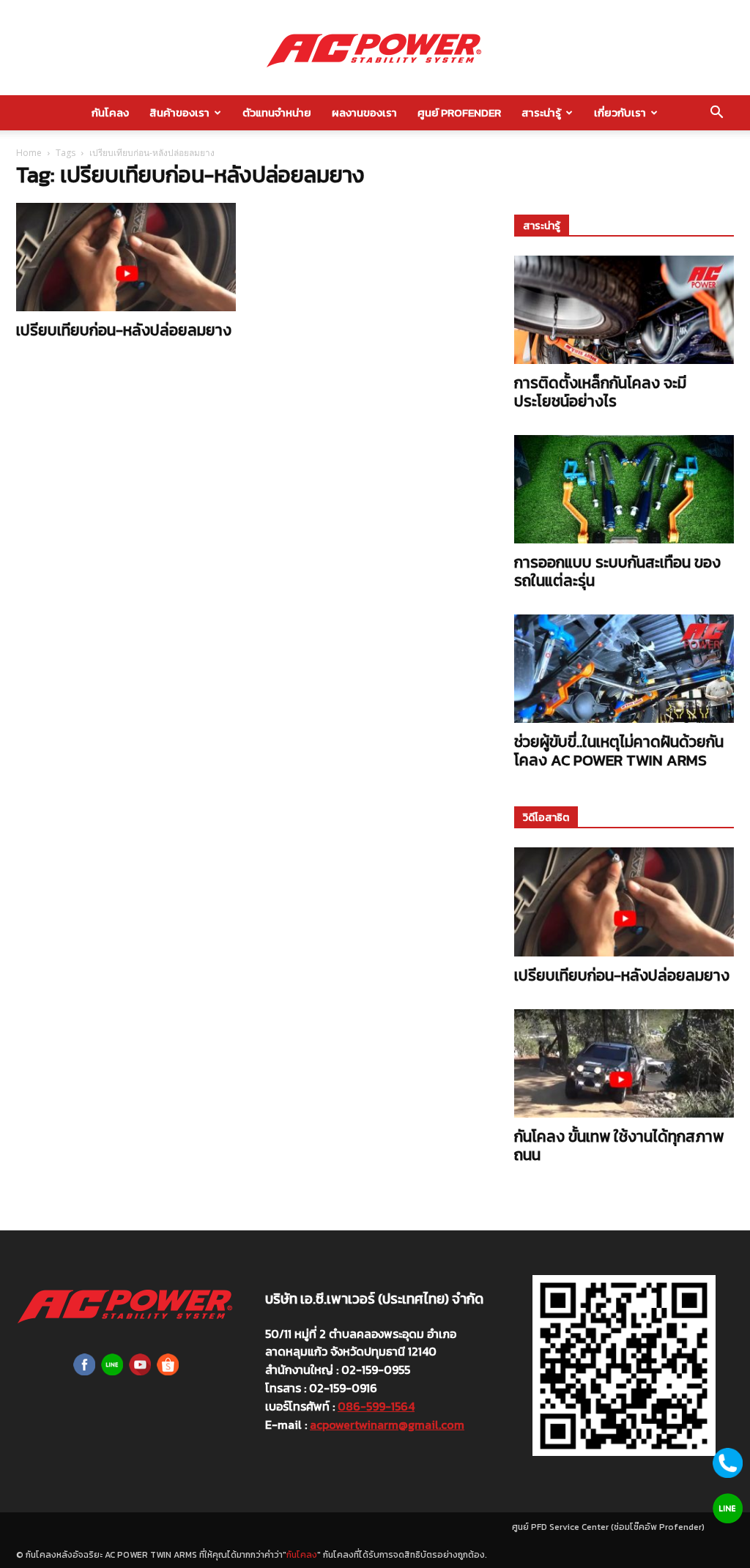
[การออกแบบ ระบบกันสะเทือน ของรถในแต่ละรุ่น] (624, 489)
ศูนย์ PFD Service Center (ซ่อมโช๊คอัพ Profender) (608, 1527)
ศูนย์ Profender (459, 112)
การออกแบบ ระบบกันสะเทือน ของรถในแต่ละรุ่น (617, 571)
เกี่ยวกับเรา (620, 112)
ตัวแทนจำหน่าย (276, 112)
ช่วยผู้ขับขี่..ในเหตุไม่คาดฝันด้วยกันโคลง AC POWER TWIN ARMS (619, 750)
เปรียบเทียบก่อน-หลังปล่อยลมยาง (123, 330)
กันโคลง (110, 112)
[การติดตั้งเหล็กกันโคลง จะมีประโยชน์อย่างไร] (624, 310)
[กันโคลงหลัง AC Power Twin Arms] (375, 48)
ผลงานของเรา (364, 112)
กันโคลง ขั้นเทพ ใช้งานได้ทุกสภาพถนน (619, 1145)
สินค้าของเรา (179, 112)
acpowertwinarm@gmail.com (387, 1424)
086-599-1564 (376, 1406)
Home (29, 152)
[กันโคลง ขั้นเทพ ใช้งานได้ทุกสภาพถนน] (624, 1063)
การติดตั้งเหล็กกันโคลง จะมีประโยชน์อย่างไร (600, 391)
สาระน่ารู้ (541, 112)
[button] (716, 113)
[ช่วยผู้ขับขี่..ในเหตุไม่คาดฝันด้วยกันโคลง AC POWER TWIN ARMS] (624, 668)
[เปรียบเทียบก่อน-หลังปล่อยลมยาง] (126, 257)
